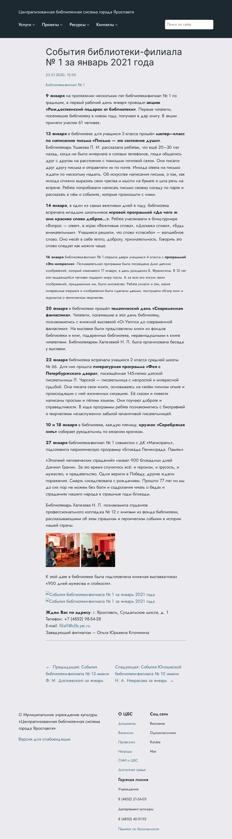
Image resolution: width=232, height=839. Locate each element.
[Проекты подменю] (61, 24)
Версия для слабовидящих (44, 739)
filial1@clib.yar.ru (74, 625)
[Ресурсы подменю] (88, 24)
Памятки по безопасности (138, 829)
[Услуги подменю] (33, 24)
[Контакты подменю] (116, 24)
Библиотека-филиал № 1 (65, 84)
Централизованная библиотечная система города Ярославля (76, 12)
